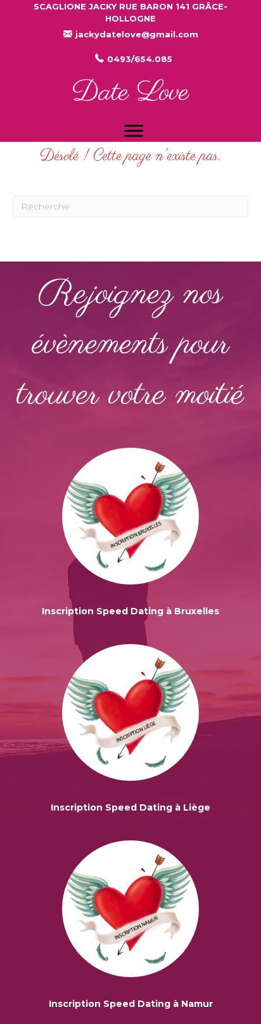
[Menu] (133, 131)
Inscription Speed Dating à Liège (130, 807)
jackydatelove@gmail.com (136, 34)
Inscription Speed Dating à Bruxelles (130, 611)
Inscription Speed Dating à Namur (131, 1003)
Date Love (130, 93)
